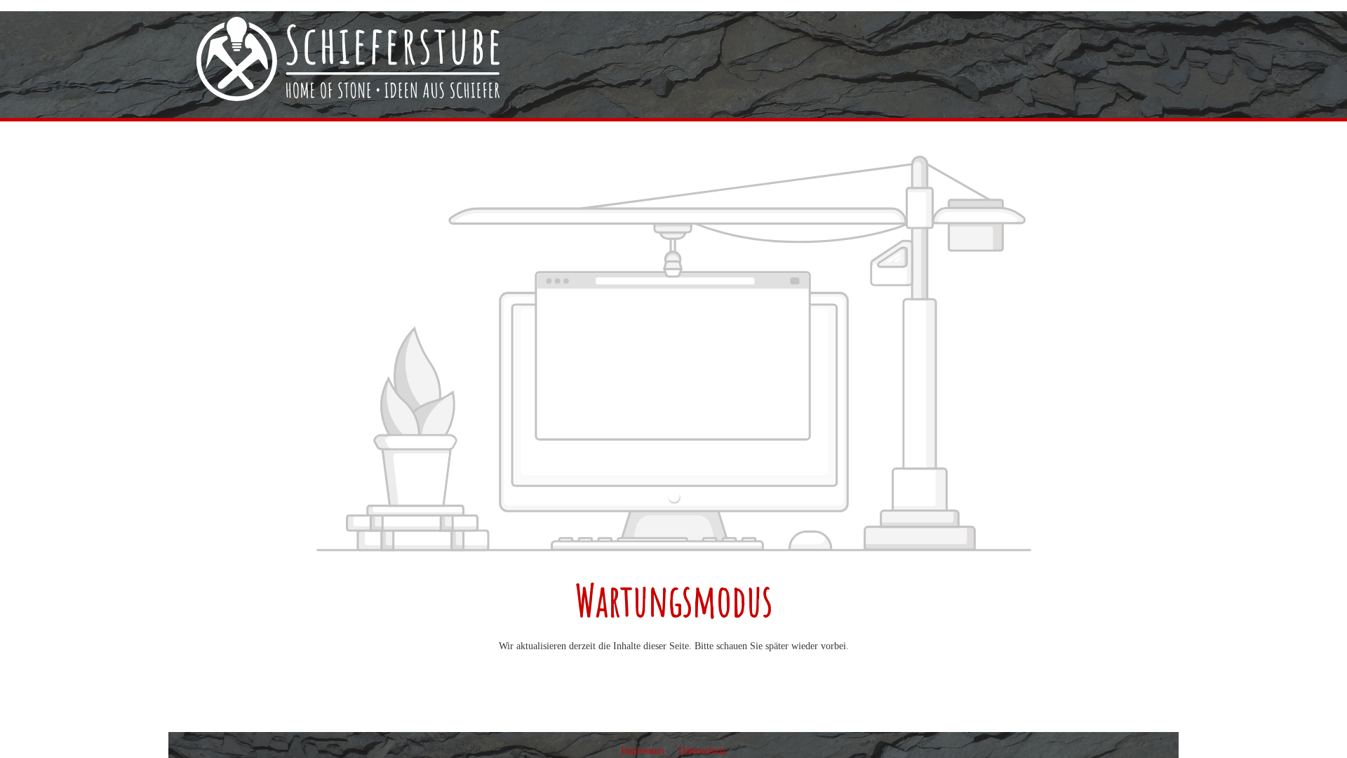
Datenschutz (702, 750)
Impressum (644, 750)
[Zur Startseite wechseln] (348, 59)
